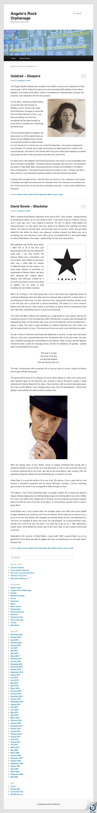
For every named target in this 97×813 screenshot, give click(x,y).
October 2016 (16, 669)
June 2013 (14, 739)
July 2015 (14, 707)
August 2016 (15, 675)
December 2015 (16, 696)
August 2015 (15, 704)
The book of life (17, 617)
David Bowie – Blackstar (29, 206)
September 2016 (17, 672)
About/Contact (24, 58)
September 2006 (17, 774)
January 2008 (16, 755)
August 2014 (15, 731)
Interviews (15, 601)
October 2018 (16, 637)
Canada (13, 593)
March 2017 (15, 656)
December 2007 (16, 758)
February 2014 (16, 734)
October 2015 (16, 699)
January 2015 (16, 723)
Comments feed (17, 791)
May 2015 (14, 712)
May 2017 (14, 650)
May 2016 (14, 683)
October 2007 (16, 760)
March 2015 (15, 718)
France (13, 598)
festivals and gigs (17, 595)
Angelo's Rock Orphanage (24, 16)
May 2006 (14, 777)
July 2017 (14, 648)
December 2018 (16, 634)
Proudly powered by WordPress (48, 804)
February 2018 (16, 642)
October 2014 (16, 728)
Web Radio (15, 625)
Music (50, 194)
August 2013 (15, 736)
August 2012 (15, 742)
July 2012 (14, 744)
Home (13, 58)
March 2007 (15, 771)
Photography (16, 609)
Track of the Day (17, 620)
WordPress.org (16, 794)
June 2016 (14, 680)
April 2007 (14, 769)
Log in (13, 786)
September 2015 (17, 701)
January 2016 (16, 693)
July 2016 (14, 677)
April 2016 (14, 685)
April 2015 (14, 715)
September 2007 (17, 763)
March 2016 (15, 688)
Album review (22, 194)
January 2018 (16, 645)
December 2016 (16, 664)
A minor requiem (17, 567)
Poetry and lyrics (17, 611)
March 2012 (15, 747)
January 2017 (16, 661)
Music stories (57, 548)
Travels (13, 622)
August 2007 (15, 766)
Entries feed (15, 789)
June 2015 (14, 709)
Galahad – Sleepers (25, 75)
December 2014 (16, 726)
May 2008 (14, 750)
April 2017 (14, 653)
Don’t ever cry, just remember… (23, 573)
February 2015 (16, 720)
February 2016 (16, 691)
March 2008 (15, 752)
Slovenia (14, 614)
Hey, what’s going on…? (20, 578)
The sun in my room (19, 575)
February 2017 (16, 658)
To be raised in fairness (20, 570)
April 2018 (14, 640)
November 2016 (17, 667)
